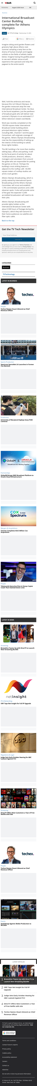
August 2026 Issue (18, 7)
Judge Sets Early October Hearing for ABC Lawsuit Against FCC (19, 997)
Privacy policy (6, 1049)
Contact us (5, 1065)
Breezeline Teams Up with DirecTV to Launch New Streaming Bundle (19, 980)
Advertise (5, 1070)
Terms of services (25, 245)
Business (4, 13)
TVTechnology (14, 33)
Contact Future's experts (10, 1045)
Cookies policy (6, 1053)
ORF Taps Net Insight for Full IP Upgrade (17, 988)
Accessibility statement (9, 1057)
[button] (2, 3)
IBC (30, 7)
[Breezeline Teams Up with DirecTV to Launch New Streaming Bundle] (18, 974)
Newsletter (31, 39)
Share (6, 39)
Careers (4, 1061)
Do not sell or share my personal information (16, 1074)
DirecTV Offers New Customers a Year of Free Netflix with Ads (19, 1005)
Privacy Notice (27, 247)
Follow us (21, 39)
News (4, 33)
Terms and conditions (9, 1040)
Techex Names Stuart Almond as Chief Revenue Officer (19, 1013)
